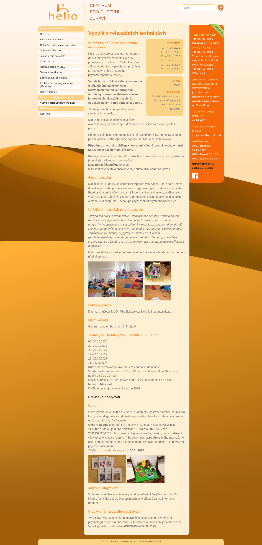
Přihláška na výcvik (104, 397)
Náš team (45, 34)
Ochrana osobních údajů (52, 66)
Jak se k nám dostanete (52, 56)
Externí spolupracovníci (52, 39)
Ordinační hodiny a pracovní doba (57, 45)
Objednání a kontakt (50, 50)
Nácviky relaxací (48, 92)
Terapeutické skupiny (51, 72)
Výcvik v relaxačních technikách (57, 102)
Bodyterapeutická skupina (53, 78)
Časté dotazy (47, 61)
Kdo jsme (45, 113)
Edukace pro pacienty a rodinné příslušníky (56, 85)
